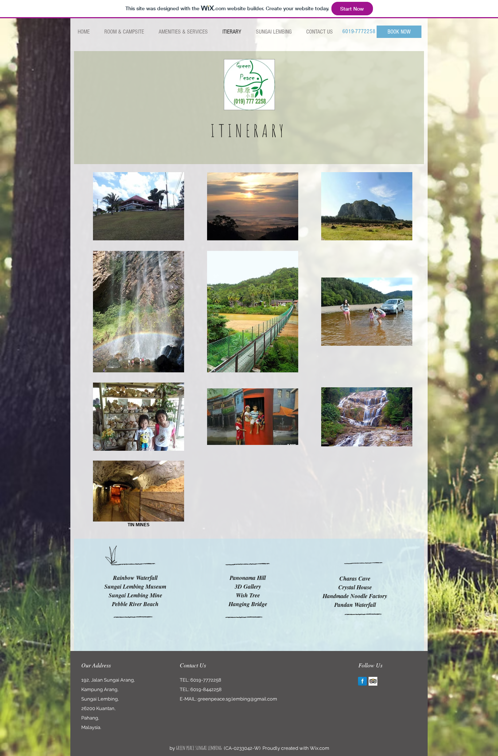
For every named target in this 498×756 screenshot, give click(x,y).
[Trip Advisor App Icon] (373, 681)
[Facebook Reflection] (362, 681)
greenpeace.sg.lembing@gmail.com (237, 699)
